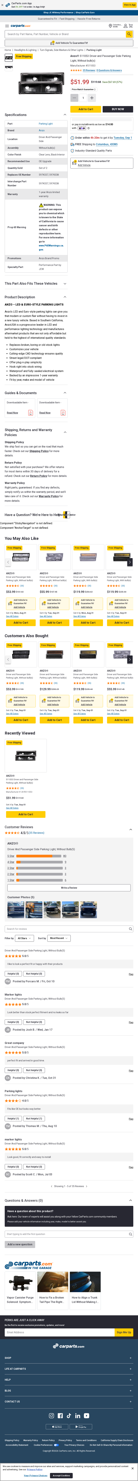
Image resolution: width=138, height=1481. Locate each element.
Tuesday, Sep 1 (123, 137)
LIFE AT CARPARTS (15, 1369)
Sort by (42, 938)
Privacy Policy (65, 1440)
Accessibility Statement (17, 1445)
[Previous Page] (51, 1186)
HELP (8, 1379)
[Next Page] (86, 1186)
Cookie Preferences (43, 1445)
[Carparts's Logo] (21, 26)
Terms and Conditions (86, 1440)
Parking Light (46, 123)
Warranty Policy (49, 496)
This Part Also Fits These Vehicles (31, 283)
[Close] (132, 1468)
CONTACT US (12, 1401)
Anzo (42, 130)
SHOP (8, 1358)
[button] (69, 5)
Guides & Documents (21, 393)
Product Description (20, 297)
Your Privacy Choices (74, 1445)
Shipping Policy (39, 451)
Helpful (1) (13, 1118)
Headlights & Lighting (25, 50)
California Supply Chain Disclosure (117, 1440)
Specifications (16, 115)
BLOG (8, 1390)
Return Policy (38, 476)
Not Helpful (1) (34, 1118)
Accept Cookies (61, 1475)
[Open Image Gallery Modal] (41, 83)
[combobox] (59, 938)
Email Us (66, 514)
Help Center (68, 514)
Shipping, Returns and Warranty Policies (28, 432)
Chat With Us (64, 514)
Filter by (9, 938)
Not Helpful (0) (34, 973)
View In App (129, 5)
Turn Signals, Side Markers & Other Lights (61, 50)
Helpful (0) (13, 973)
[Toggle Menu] (7, 25)
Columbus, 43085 (106, 144)
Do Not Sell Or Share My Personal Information (111, 1445)
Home (8, 50)
